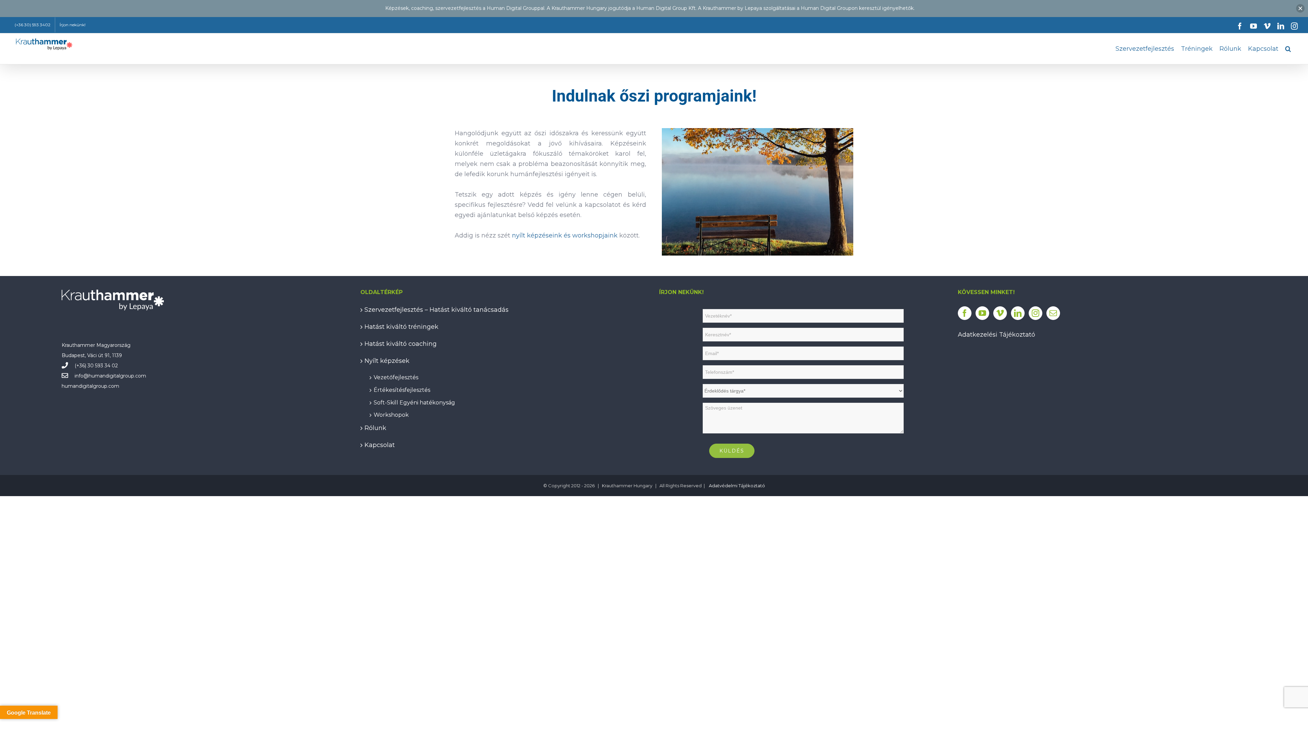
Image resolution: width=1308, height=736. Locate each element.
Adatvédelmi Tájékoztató (737, 485)
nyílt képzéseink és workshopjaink (565, 235)
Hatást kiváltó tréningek (401, 327)
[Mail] (1053, 313)
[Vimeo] (1000, 313)
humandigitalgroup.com (117, 376)
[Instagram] (1035, 313)
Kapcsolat (379, 445)
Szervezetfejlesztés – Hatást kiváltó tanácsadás (436, 309)
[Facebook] (964, 313)
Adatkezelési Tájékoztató (996, 334)
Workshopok (391, 414)
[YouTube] (982, 313)
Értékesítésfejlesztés (402, 389)
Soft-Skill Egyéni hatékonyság (414, 401)
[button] (1288, 48)
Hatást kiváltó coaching (400, 344)
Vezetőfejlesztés (396, 376)
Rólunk (375, 428)
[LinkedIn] (1018, 313)
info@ (82, 376)
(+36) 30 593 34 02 (96, 366)
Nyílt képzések (386, 361)
